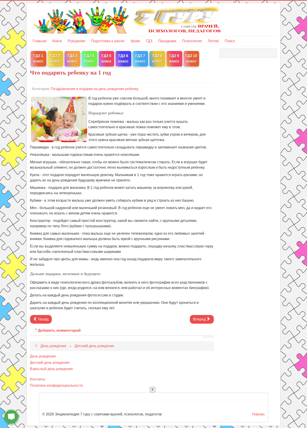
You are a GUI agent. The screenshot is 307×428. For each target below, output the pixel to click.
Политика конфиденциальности (56, 385)
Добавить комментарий (59, 330)
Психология (192, 41)
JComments (208, 337)
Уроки (135, 41)
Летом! (213, 41)
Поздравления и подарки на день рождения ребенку (94, 89)
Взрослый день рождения (51, 369)
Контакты (37, 379)
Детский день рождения (49, 362)
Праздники (167, 41)
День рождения (43, 356)
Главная (40, 41)
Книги (57, 41)
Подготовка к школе (108, 41)
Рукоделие (76, 41)
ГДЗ (149, 41)
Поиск (230, 41)
